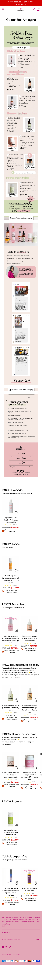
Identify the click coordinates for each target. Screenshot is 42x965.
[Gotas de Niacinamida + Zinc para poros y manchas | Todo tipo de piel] (29, 624)
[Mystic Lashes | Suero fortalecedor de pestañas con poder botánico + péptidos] (10, 877)
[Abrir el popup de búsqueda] (34, 9)
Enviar (37, 939)
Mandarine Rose (16, 955)
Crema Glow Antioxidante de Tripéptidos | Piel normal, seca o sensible (10, 775)
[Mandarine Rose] (21, 9)
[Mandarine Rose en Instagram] (6, 947)
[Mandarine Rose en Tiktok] (10, 947)
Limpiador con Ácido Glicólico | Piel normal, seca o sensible (11, 520)
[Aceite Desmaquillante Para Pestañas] (29, 877)
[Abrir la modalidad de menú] (3, 9)
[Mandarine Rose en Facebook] (3, 947)
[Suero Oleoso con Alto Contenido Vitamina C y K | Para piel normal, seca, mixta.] (29, 694)
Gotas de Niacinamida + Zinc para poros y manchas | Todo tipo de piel (29, 638)
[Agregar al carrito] (16, 512)
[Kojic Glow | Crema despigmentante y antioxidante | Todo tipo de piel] (29, 761)
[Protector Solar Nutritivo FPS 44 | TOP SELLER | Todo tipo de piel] (10, 818)
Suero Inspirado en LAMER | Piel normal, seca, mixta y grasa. (10, 708)
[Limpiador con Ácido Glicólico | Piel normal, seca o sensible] (10, 506)
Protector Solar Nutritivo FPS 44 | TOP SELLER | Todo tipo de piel (11, 832)
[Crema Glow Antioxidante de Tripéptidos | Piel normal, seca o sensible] (10, 761)
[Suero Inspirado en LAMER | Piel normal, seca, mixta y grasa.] (10, 694)
